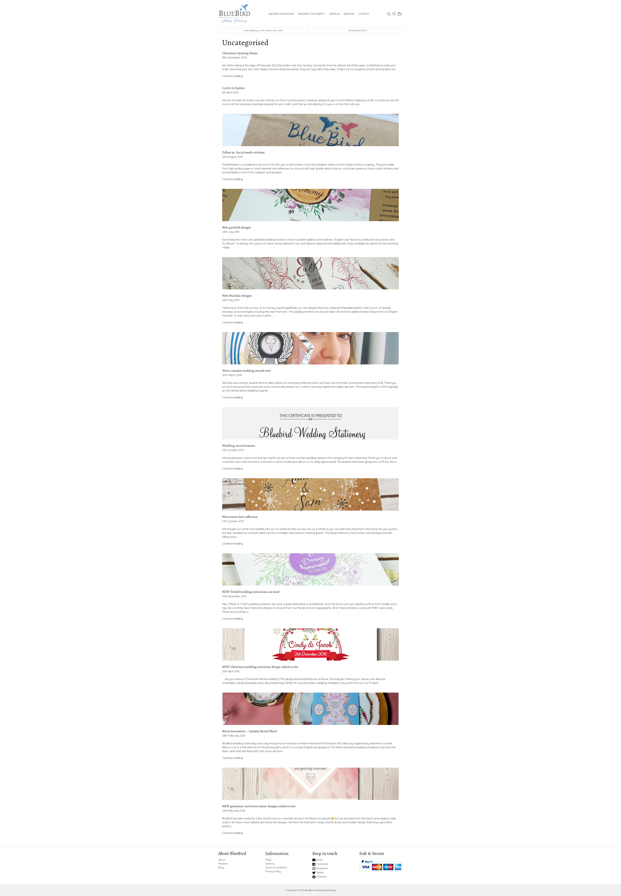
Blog (221, 867)
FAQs (268, 859)
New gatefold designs (236, 227)
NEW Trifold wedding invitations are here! (251, 592)
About (221, 859)
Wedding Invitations (281, 13)
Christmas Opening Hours (240, 53)
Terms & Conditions (276, 867)
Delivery (270, 863)
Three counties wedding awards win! (246, 370)
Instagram (322, 868)
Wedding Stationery (311, 13)
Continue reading (232, 76)
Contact (364, 13)
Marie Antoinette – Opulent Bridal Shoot (249, 731)
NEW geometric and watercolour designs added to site (258, 806)
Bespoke (349, 13)
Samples (334, 13)
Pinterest (321, 876)
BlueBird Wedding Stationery (320, 890)
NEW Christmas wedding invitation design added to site (260, 667)
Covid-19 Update (233, 88)
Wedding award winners (238, 445)
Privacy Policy (273, 871)
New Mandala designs (237, 295)
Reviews (223, 863)
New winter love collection (240, 517)
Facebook (322, 864)
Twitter (320, 872)
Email (319, 859)
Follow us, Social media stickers (243, 152)
